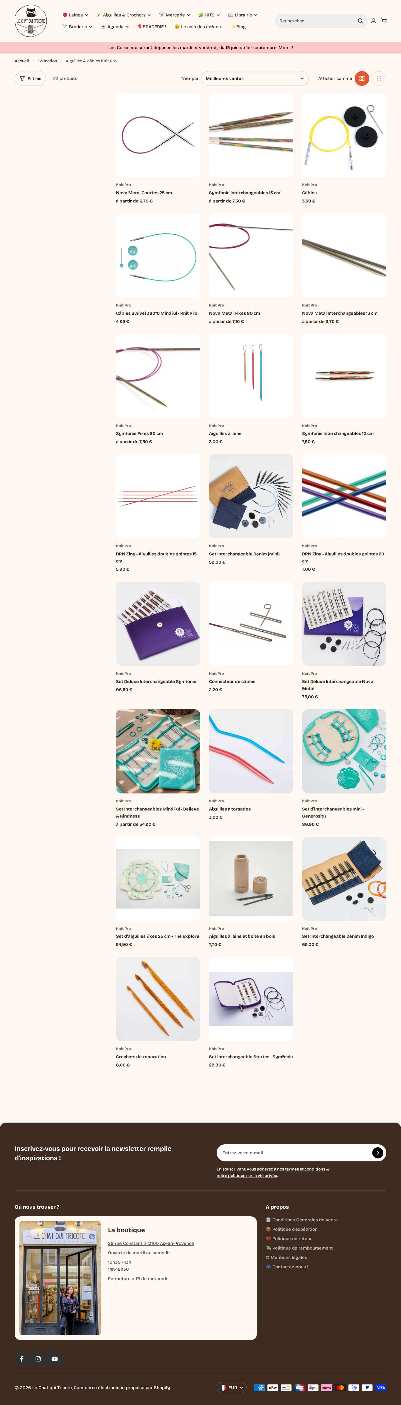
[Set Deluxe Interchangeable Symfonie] (158, 624)
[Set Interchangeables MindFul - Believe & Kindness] (158, 751)
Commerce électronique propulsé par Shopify (122, 1387)
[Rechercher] (360, 21)
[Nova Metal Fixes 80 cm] (251, 255)
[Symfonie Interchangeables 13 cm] (251, 135)
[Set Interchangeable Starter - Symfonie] (251, 999)
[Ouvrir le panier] (384, 21)
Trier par (190, 78)
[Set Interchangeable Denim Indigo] (344, 879)
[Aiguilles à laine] (251, 376)
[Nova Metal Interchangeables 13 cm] (344, 255)
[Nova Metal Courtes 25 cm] (158, 135)
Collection (47, 60)
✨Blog (238, 26)
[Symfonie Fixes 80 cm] (158, 376)
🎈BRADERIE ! (151, 26)
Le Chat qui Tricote (52, 1387)
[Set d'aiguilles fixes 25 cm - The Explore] (158, 879)
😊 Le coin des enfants (198, 26)
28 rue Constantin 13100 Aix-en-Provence (151, 1243)
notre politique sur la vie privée (247, 1175)
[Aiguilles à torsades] (251, 751)
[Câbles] (344, 135)
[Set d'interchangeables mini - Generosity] (344, 751)
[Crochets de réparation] (158, 999)
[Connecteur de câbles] (251, 624)
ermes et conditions (306, 1169)
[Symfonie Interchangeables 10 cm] (344, 376)
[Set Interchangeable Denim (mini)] (251, 496)
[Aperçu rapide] (187, 106)
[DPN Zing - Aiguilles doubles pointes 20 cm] (344, 496)
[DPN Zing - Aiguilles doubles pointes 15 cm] (158, 496)
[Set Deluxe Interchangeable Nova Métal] (344, 624)
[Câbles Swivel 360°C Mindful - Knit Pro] (158, 255)
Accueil (22, 60)
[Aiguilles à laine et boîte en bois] (251, 879)
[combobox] (321, 21)
